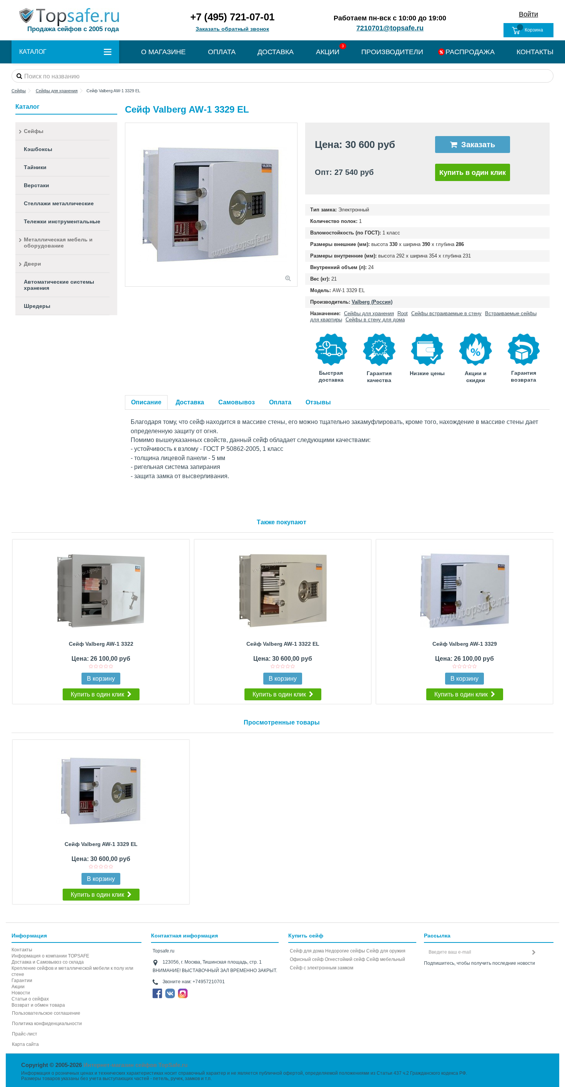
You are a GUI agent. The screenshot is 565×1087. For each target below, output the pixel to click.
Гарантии (22, 980)
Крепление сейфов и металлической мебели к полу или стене (72, 971)
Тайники (35, 167)
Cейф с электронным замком (321, 968)
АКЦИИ (327, 52)
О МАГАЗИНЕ (163, 52)
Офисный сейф (307, 959)
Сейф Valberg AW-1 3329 (464, 644)
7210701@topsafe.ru (390, 28)
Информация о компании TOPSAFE (50, 956)
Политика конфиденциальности (47, 1023)
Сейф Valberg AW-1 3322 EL (282, 644)
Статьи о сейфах (30, 999)
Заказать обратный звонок (232, 29)
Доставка (190, 402)
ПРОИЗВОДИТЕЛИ (392, 52)
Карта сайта (25, 1044)
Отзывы (318, 402)
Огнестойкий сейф (345, 959)
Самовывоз (236, 402)
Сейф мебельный (385, 959)
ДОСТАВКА (276, 52)
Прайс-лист (24, 1034)
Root (402, 313)
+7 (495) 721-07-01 (232, 17)
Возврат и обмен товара (38, 1005)
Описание (146, 402)
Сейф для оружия (385, 951)
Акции (18, 986)
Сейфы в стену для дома (375, 319)
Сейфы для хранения (369, 313)
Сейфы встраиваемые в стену (446, 313)
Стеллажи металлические (59, 203)
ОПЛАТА (222, 52)
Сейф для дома (307, 951)
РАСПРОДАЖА (470, 52)
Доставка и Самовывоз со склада (48, 962)
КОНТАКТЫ (535, 52)
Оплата (280, 402)
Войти (528, 14)
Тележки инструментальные (62, 221)
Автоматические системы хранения (59, 285)
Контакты (22, 949)
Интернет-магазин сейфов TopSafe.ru (135, 1065)
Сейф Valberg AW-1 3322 (101, 644)
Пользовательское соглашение (46, 1013)
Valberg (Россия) (372, 302)
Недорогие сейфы (345, 951)
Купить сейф (305, 935)
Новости (21, 993)
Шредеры (37, 306)
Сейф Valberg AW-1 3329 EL (101, 844)
